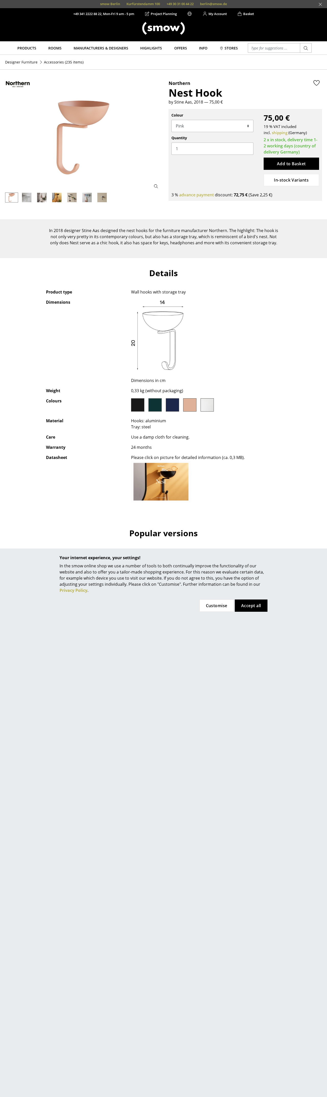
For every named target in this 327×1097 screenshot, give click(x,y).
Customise (216, 605)
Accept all (251, 605)
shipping (279, 132)
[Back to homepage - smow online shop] (163, 28)
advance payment (196, 195)
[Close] (320, 4)
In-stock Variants (291, 180)
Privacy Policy (73, 590)
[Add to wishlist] (316, 83)
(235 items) (64, 62)
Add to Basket (291, 164)
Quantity (179, 137)
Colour (177, 115)
